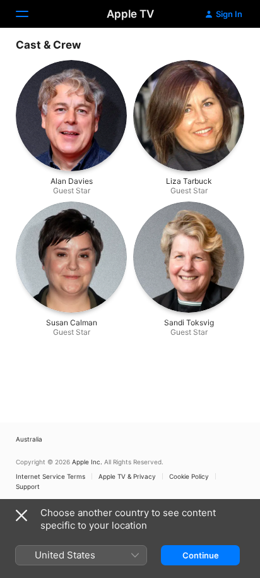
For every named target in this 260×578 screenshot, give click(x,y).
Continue (200, 555)
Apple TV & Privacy (127, 476)
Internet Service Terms (50, 476)
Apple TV (130, 14)
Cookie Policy (189, 476)
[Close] (21, 515)
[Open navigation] (30, 14)
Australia (29, 439)
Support (28, 486)
